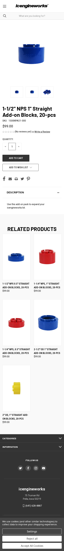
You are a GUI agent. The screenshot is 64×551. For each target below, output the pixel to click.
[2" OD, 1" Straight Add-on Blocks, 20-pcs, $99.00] (16, 388)
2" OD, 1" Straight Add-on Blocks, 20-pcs (15, 417)
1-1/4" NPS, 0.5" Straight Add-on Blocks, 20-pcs (16, 351)
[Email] (10, 179)
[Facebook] (4, 179)
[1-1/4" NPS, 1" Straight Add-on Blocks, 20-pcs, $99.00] (47, 256)
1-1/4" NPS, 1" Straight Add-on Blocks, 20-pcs (47, 285)
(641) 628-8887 (33, 505)
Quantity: (7, 139)
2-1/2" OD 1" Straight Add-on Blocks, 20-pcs (47, 351)
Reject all (32, 538)
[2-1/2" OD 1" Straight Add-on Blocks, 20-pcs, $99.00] (47, 322)
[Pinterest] (28, 179)
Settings (32, 531)
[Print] (16, 179)
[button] (41, 131)
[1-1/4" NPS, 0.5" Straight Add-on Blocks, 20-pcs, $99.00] (16, 322)
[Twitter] (22, 179)
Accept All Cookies (32, 546)
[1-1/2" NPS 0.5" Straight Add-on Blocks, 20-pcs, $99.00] (16, 256)
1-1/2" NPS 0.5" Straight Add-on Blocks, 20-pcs (15, 285)
